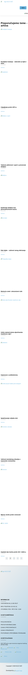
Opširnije (3, 67)
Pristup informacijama (8, 624)
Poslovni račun (6, 622)
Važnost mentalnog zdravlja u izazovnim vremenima (10, 460)
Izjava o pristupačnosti (8, 627)
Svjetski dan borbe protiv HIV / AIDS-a (13, 552)
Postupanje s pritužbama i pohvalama (13, 633)
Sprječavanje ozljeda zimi (9, 418)
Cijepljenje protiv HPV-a (8, 107)
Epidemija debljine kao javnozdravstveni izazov (9, 208)
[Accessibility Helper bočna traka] (26, 13)
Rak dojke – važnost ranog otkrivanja (13, 250)
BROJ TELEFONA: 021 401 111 (9, 606)
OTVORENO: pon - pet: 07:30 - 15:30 (11, 609)
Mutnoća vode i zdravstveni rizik (11, 291)
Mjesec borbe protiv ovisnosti (11, 515)
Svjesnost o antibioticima (9, 375)
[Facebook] (3, 593)
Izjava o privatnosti (7, 630)
